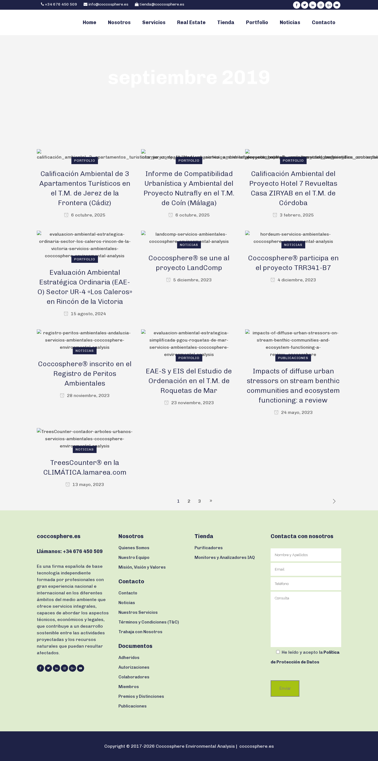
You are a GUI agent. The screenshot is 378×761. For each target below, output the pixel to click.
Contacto (127, 593)
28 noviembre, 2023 (88, 395)
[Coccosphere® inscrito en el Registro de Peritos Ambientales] (85, 339)
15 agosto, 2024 (88, 313)
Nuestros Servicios (138, 612)
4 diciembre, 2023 (296, 279)
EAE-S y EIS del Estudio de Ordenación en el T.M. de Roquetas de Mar (189, 381)
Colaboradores (133, 677)
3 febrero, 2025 (296, 215)
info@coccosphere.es (108, 4)
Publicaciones (132, 706)
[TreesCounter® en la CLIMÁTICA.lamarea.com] (85, 438)
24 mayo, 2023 (296, 412)
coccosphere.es (256, 746)
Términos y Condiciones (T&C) (148, 622)
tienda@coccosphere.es (161, 4)
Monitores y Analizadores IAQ (225, 557)
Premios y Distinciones (141, 696)
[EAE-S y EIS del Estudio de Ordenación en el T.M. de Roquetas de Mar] (189, 343)
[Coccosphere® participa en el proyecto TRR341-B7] (293, 237)
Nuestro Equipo (133, 557)
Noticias (126, 602)
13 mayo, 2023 (87, 484)
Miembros (128, 686)
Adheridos (128, 657)
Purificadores (209, 547)
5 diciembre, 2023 (192, 279)
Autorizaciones (133, 667)
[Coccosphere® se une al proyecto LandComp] (189, 237)
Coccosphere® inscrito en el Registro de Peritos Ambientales (84, 373)
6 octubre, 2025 (87, 215)
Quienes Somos (133, 547)
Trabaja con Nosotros (140, 631)
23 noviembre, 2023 (192, 402)
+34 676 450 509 (60, 4)
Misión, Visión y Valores (142, 567)
